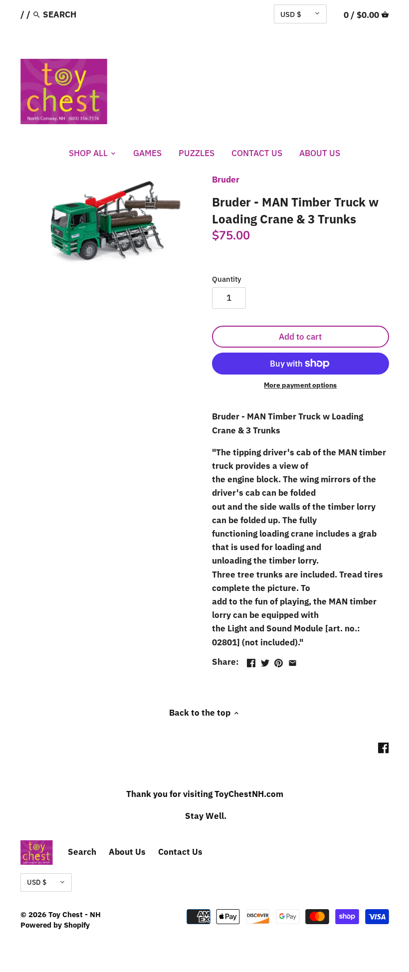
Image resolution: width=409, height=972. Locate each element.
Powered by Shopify (55, 925)
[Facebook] (383, 748)
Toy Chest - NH (74, 914)
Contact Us (180, 851)
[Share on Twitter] (265, 660)
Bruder (225, 179)
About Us (127, 851)
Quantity (226, 278)
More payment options (300, 385)
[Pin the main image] (278, 660)
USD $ (290, 14)
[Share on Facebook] (251, 660)
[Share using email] (292, 660)
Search (82, 851)
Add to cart (300, 336)
